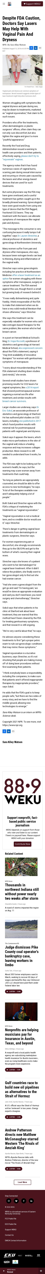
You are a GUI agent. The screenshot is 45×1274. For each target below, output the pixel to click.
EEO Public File (10, 1224)
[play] (3, 1271)
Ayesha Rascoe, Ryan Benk (14, 1154)
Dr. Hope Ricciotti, (16, 341)
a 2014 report (32, 387)
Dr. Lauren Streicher (27, 235)
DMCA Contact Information (15, 1241)
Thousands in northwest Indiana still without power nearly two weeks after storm (22, 891)
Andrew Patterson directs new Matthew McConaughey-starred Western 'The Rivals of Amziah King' (21, 1139)
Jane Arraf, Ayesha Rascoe (14, 1102)
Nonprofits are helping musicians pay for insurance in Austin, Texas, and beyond (21, 1036)
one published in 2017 (30, 421)
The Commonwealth (12, 943)
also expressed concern (30, 348)
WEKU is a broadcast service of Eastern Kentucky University (20, 1213)
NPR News (8, 881)
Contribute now (22, 844)
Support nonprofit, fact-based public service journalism (22, 821)
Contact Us (9, 1235)
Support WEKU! (33, 4)
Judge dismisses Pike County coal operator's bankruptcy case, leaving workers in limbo (22, 956)
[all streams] (41, 1271)
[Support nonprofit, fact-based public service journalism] (22, 792)
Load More (22, 1182)
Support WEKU (10, 1230)
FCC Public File (10, 1219)
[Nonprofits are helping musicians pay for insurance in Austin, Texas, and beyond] (21, 1011)
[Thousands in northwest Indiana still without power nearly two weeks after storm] (21, 867)
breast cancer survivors (14, 401)
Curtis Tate (8, 971)
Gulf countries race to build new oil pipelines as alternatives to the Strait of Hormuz (22, 1089)
